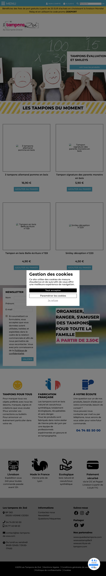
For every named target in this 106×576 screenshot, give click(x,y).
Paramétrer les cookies (53, 295)
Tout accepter (53, 290)
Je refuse (53, 300)
